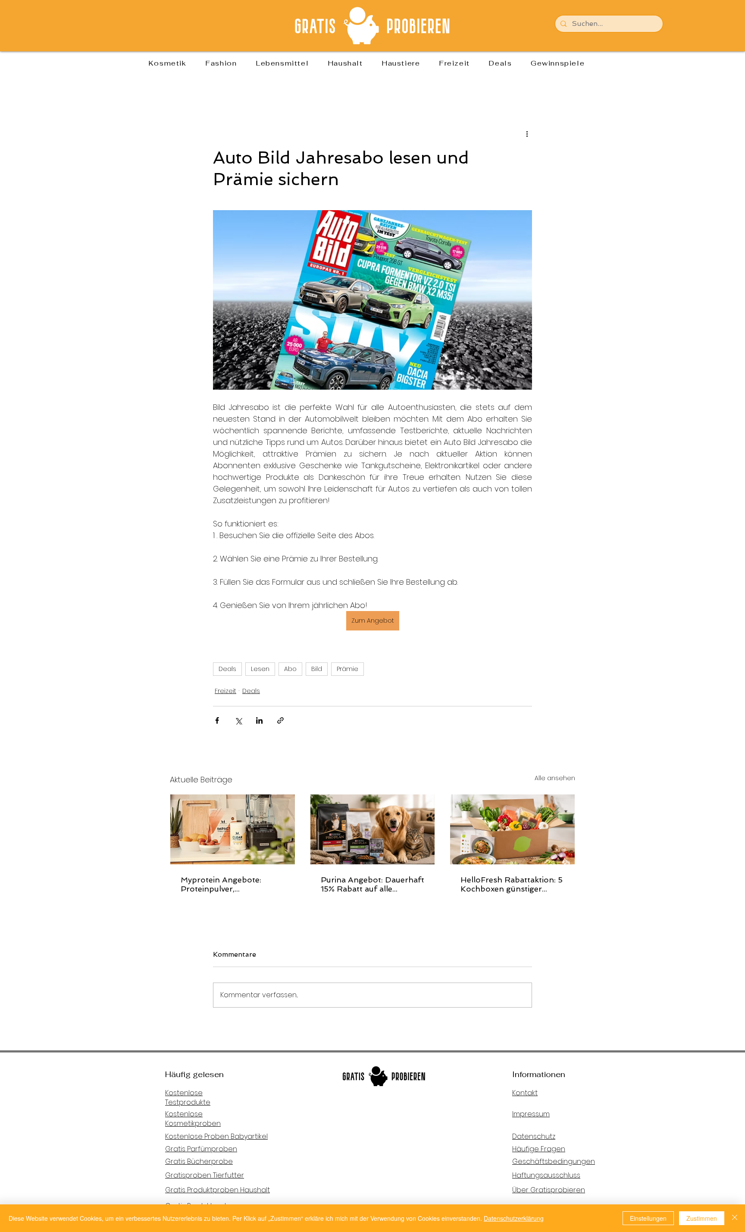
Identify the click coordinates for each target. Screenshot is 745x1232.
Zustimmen (701, 1218)
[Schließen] (734, 1218)
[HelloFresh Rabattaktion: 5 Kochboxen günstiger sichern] (512, 829)
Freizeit (225, 691)
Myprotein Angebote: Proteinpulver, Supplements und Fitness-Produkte (231, 884)
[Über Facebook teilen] (217, 720)
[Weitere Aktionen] (527, 134)
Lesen (260, 669)
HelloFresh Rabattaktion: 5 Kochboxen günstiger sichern (511, 884)
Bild (316, 669)
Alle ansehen (555, 778)
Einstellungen (648, 1218)
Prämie (347, 669)
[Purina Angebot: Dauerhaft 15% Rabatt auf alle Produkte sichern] (372, 829)
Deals (227, 669)
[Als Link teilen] (280, 720)
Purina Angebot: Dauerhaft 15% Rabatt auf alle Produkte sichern (372, 884)
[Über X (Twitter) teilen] (238, 720)
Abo (290, 669)
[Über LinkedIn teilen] (259, 720)
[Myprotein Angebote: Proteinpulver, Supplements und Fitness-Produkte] (232, 829)
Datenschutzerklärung (514, 1218)
